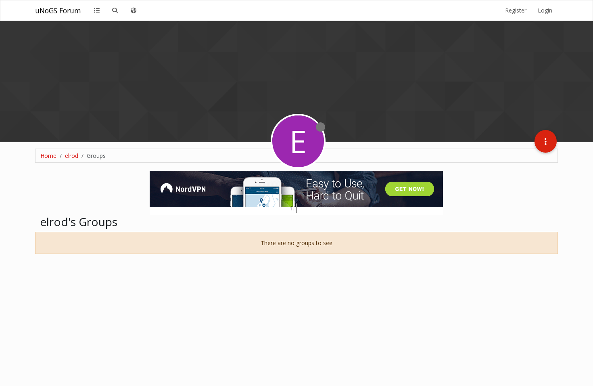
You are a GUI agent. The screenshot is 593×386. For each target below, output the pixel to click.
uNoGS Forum (58, 10)
